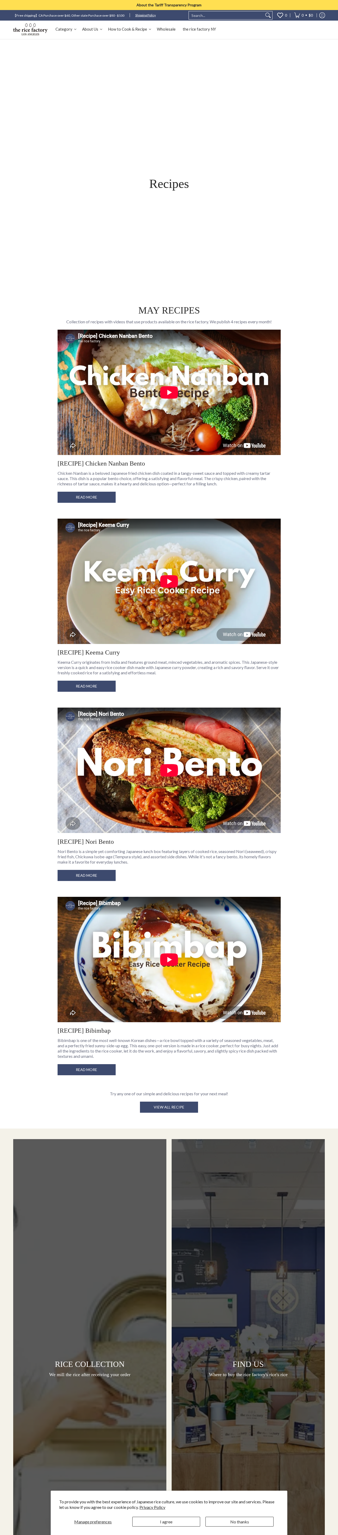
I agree (166, 1521)
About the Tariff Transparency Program (169, 5)
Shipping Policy (145, 15)
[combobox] (226, 15)
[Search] (268, 15)
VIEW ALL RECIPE (169, 1107)
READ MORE (86, 497)
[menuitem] (303, 15)
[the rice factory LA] (30, 30)
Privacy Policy (152, 1507)
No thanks (239, 1521)
